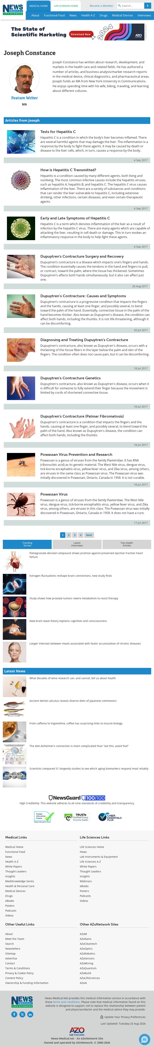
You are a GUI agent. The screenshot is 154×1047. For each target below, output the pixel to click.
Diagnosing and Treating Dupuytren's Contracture (84, 340)
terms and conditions (66, 1002)
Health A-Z (11, 861)
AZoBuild (85, 973)
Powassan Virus (54, 494)
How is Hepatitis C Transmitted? (68, 170)
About (9, 934)
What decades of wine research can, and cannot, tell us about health (72, 678)
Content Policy (14, 978)
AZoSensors (87, 958)
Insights (10, 876)
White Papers (13, 866)
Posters (9, 905)
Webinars (86, 881)
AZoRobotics (87, 953)
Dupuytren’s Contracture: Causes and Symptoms (83, 296)
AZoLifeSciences (90, 978)
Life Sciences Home (66, 6)
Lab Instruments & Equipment (99, 856)
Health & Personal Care (19, 886)
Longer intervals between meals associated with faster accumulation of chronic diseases (85, 643)
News (8, 856)
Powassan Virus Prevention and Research (76, 454)
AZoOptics (86, 948)
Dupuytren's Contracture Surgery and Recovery (82, 256)
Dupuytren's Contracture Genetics (70, 378)
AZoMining (86, 963)
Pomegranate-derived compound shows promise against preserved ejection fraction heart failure (86, 555)
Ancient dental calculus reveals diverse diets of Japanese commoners (73, 701)
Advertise (11, 958)
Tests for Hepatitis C (58, 131)
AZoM (83, 934)
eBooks (9, 901)
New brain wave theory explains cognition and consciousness (68, 621)
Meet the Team (14, 939)
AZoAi (83, 983)
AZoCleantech (88, 943)
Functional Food (15, 852)
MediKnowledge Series (19, 881)
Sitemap (10, 953)
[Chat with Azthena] (144, 1039)
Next (89, 535)
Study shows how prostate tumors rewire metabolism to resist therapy (73, 598)
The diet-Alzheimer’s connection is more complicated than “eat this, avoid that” (79, 746)
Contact (10, 963)
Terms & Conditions (17, 968)
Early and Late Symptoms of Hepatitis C (75, 218)
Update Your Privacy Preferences (125, 1017)
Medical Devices (15, 891)
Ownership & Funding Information (26, 983)
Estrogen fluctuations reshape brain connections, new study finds (70, 575)
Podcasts (10, 910)
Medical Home (38, 6)
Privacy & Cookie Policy (19, 973)
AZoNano (85, 939)
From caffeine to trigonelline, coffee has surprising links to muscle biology (75, 723)
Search (9, 943)
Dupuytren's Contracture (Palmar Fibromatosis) (82, 416)
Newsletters (12, 948)
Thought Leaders (15, 871)
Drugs (9, 896)
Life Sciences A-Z (90, 861)
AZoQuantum (88, 968)
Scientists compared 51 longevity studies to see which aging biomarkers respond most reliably (88, 768)
